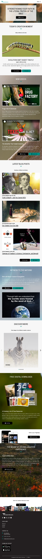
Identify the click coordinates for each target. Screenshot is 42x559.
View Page (8, 423)
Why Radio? (19, 288)
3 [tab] (20, 369)
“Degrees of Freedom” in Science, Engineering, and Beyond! (20, 253)
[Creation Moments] (4, 2)
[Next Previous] (1, 350)
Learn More (8, 288)
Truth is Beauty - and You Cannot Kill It (14, 197)
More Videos (23, 154)
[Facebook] (2, 518)
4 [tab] (21, 369)
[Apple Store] (6, 549)
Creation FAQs (34, 154)
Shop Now (21, 505)
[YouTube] (4, 518)
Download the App (34, 437)
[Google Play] (6, 546)
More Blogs (25, 260)
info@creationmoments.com (9, 538)
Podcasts (35, 260)
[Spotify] (11, 518)
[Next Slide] (40, 350)
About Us (4, 523)
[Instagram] (9, 518)
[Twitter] (6, 518)
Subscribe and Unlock (9, 469)
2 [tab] (19, 369)
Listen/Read (17, 71)
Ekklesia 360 (28, 557)
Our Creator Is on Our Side (10, 225)
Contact (3, 525)
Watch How (21, 17)
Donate (3, 526)
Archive (27, 71)
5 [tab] (22, 369)
